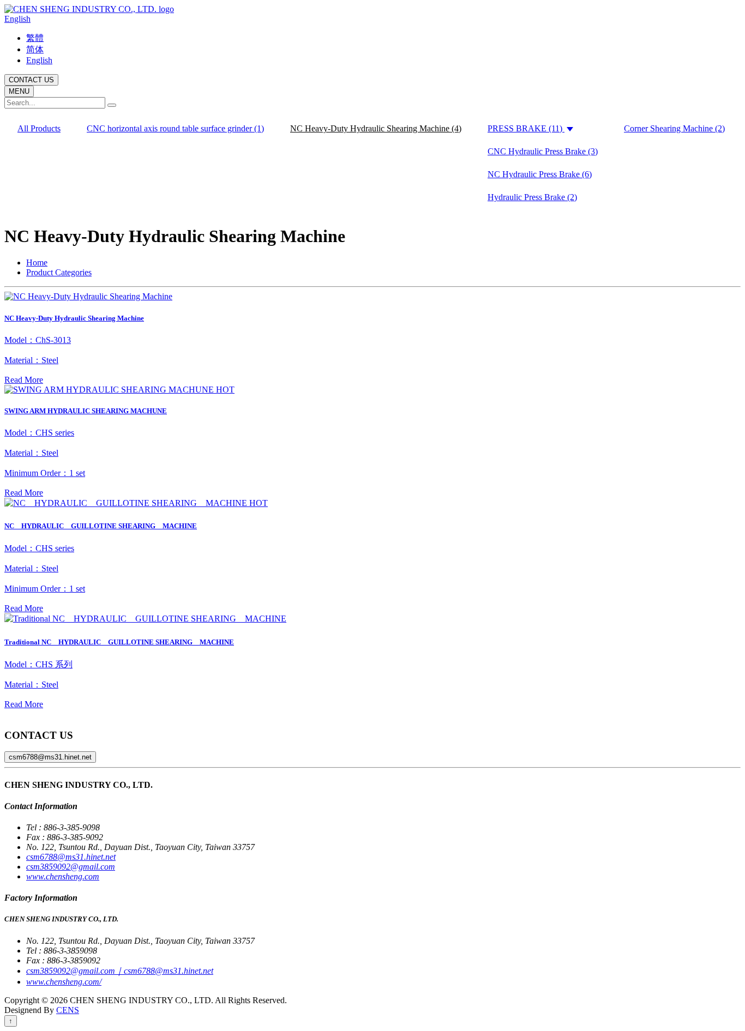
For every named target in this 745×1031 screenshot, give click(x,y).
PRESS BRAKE (525, 128)
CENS (67, 1010)
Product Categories (59, 272)
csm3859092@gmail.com (70, 866)
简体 (35, 49)
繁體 (35, 38)
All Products (39, 128)
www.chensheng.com (62, 876)
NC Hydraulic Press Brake (540, 174)
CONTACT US (31, 80)
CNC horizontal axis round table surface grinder (175, 128)
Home (36, 262)
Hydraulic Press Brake (532, 197)
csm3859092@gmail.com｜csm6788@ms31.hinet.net (119, 970)
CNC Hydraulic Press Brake (543, 151)
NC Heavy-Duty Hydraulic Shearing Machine (375, 128)
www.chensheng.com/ (63, 981)
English (17, 18)
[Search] (111, 105)
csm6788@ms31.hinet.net (50, 757)
